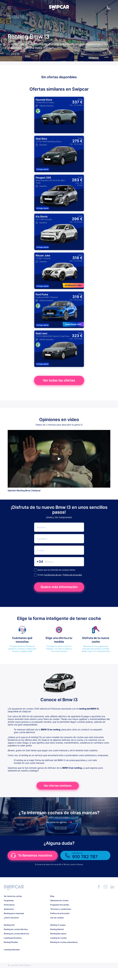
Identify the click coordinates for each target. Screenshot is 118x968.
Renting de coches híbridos (16, 929)
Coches (16, 17)
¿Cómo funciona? (11, 917)
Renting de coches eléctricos (16, 933)
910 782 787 (108, 8)
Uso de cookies (57, 917)
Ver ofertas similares (58, 785)
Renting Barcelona (58, 933)
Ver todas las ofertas (59, 380)
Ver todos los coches (13, 896)
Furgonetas (9, 900)
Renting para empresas (14, 913)
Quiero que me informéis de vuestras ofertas (56, 570)
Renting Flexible (11, 942)
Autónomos (9, 909)
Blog (52, 896)
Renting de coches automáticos (64, 942)
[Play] (59, 458)
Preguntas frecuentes (59, 905)
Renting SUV (9, 925)
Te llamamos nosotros (35, 855)
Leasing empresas (12, 949)
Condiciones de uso (52, 575)
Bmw (24, 17)
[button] (59, 9)
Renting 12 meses (57, 925)
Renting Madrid (57, 929)
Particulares (9, 905)
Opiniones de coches (59, 900)
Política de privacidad (72, 575)
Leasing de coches (58, 938)
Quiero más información (59, 587)
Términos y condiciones (60, 909)
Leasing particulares (13, 938)
